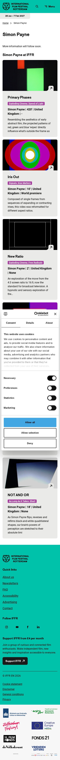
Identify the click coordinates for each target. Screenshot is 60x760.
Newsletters (10, 583)
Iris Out (13, 177)
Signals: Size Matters (20, 183)
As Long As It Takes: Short (22, 501)
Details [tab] (30, 322)
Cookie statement (12, 684)
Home (5, 23)
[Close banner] (55, 314)
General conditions (13, 694)
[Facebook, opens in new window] (28, 627)
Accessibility (10, 595)
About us (8, 577)
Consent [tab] (11, 322)
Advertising (10, 602)
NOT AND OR (18, 495)
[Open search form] (37, 6)
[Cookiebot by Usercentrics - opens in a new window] (35, 314)
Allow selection (30, 432)
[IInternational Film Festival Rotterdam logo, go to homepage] (16, 6)
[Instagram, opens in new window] (7, 627)
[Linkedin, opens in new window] (38, 627)
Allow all (30, 422)
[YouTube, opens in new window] (17, 627)
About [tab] (49, 322)
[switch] (51, 388)
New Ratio (15, 256)
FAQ (5, 589)
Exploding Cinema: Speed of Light (26, 103)
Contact (8, 608)
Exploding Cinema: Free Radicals (25, 262)
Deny (30, 443)
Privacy (7, 699)
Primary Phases (19, 97)
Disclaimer (9, 689)
